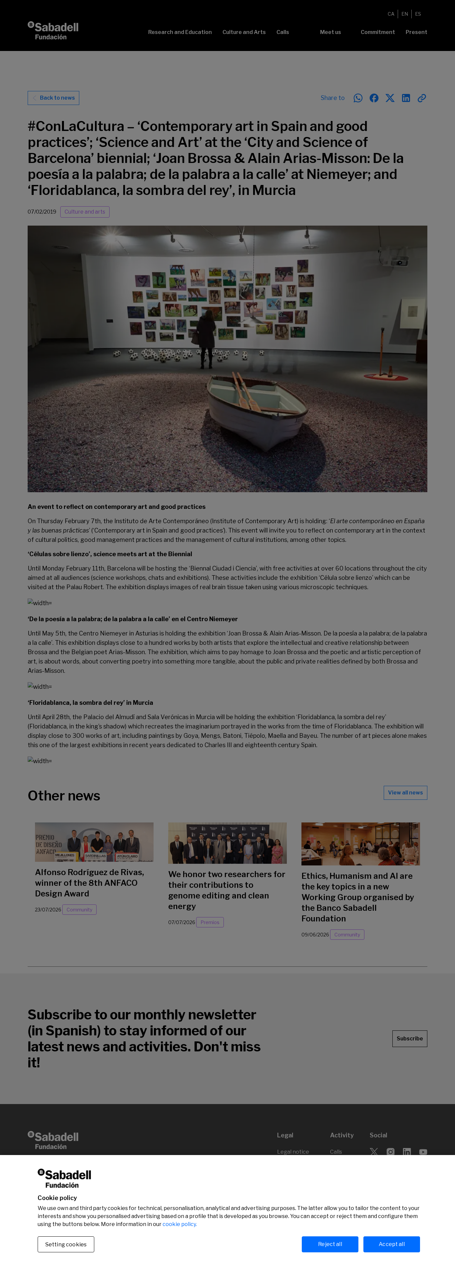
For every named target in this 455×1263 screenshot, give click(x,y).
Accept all (392, 1244)
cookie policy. (180, 1224)
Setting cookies (66, 1244)
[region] (227, 1209)
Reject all (330, 1244)
